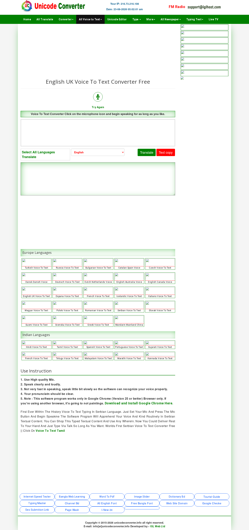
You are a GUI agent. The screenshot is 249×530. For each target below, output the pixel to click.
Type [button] (135, 19)
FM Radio (177, 7)
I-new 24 (107, 510)
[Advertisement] (98, 49)
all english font (107, 503)
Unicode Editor (117, 19)
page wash (72, 510)
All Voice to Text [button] (89, 19)
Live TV (213, 19)
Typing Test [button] (194, 19)
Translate (146, 152)
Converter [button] (65, 19)
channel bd (72, 503)
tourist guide (211, 496)
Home (27, 19)
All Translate (44, 19)
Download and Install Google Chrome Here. (139, 403)
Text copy (166, 152)
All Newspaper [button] (170, 19)
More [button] (149, 19)
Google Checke (211, 503)
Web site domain (177, 503)
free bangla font (142, 503)
